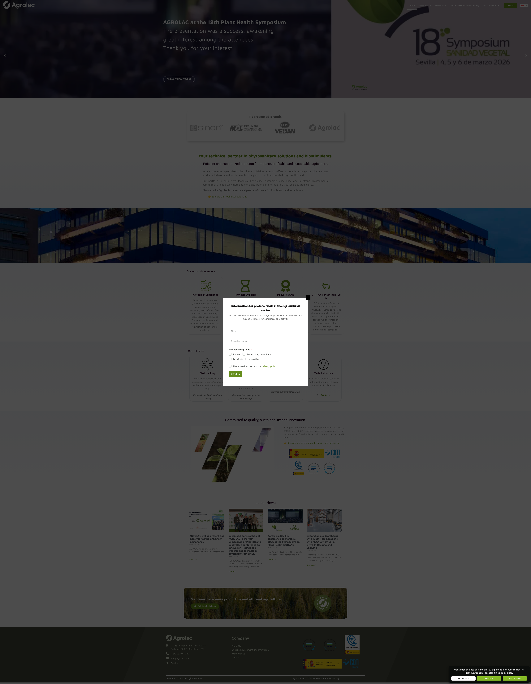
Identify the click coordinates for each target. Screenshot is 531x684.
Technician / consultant (259, 354)
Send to (235, 374)
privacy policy (269, 366)
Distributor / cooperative (246, 359)
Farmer (236, 354)
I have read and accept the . (255, 366)
